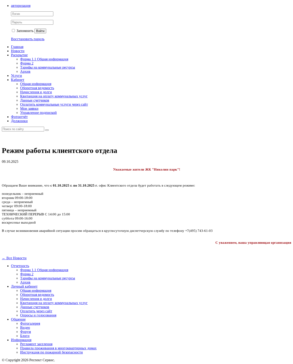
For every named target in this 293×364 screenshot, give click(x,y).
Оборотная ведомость (37, 88)
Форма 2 (26, 63)
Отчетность (20, 266)
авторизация (20, 6)
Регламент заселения (36, 344)
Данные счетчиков (34, 100)
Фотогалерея (30, 323)
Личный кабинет (24, 286)
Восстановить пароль (27, 39)
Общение (18, 319)
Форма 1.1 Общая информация (44, 59)
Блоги (25, 336)
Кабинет (17, 80)
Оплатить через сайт (36, 311)
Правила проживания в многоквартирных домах (58, 348)
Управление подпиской (38, 113)
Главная (17, 47)
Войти (40, 31)
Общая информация (35, 84)
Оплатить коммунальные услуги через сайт (54, 104)
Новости (17, 51)
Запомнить (24, 31)
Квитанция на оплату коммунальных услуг (54, 96)
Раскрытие (19, 55)
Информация (21, 340)
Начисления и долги (36, 92)
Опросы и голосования (38, 315)
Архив (25, 71)
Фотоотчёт (19, 117)
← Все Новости (14, 258)
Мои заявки (29, 108)
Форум (25, 332)
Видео (25, 327)
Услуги (16, 76)
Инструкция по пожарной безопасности (51, 352)
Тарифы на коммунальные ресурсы (47, 67)
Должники (19, 121)
